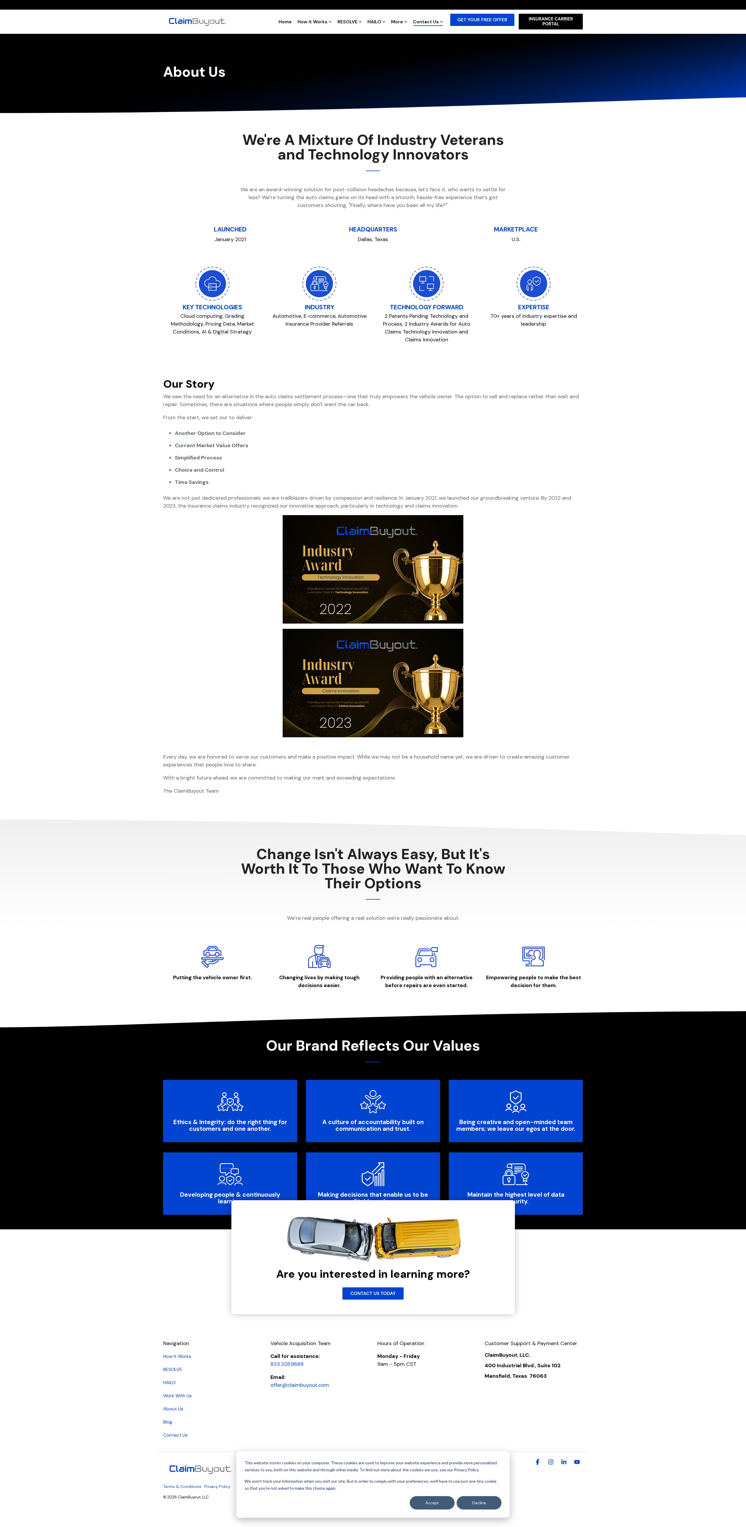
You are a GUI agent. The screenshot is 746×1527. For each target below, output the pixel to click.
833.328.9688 (287, 1364)
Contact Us (426, 22)
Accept (432, 1502)
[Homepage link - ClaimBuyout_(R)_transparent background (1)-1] (199, 1476)
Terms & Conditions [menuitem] (182, 1486)
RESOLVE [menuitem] (172, 1369)
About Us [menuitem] (173, 1409)
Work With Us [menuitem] (177, 1396)
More (397, 22)
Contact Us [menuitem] (175, 1435)
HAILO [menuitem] (169, 1382)
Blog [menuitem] (167, 1422)
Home (285, 22)
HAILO (374, 22)
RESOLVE (347, 22)
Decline (479, 1502)
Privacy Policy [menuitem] (217, 1486)
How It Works (313, 22)
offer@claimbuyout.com (299, 1385)
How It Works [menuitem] (177, 1356)
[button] (538, 1462)
